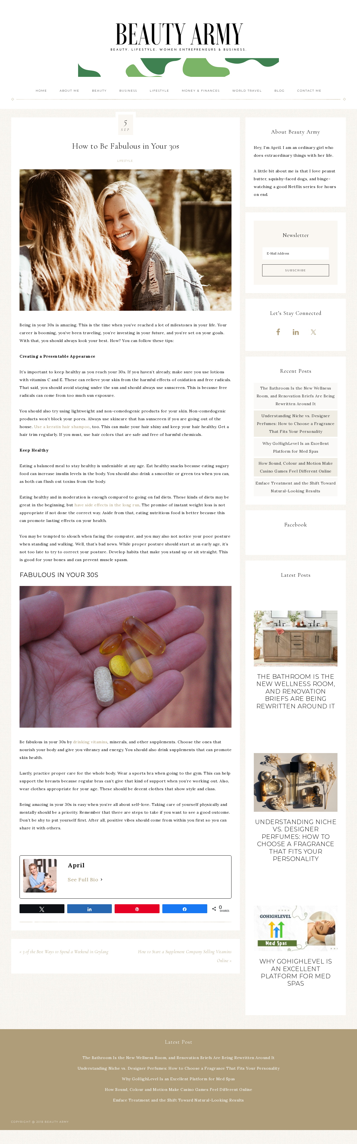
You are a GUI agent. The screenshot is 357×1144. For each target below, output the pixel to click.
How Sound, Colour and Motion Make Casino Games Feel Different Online (178, 1089)
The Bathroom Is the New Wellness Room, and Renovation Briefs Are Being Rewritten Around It (296, 396)
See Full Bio (83, 879)
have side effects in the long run (106, 504)
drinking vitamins (90, 741)
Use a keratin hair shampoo (62, 426)
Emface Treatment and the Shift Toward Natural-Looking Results (178, 1100)
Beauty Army (178, 42)
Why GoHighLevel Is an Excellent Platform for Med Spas (295, 972)
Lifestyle (125, 161)
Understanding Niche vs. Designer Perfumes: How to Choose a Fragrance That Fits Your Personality (296, 423)
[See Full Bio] (101, 880)
